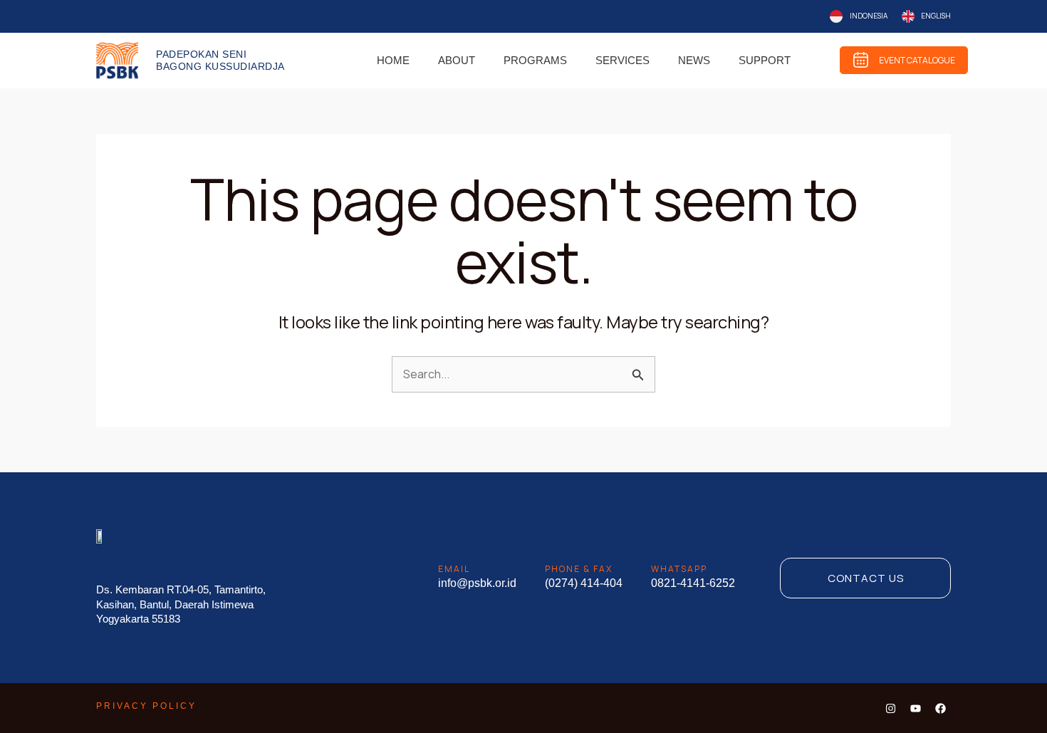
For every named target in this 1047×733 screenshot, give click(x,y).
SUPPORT (765, 60)
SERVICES (622, 60)
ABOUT (456, 60)
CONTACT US (866, 578)
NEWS (694, 60)
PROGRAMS (535, 60)
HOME (393, 60)
